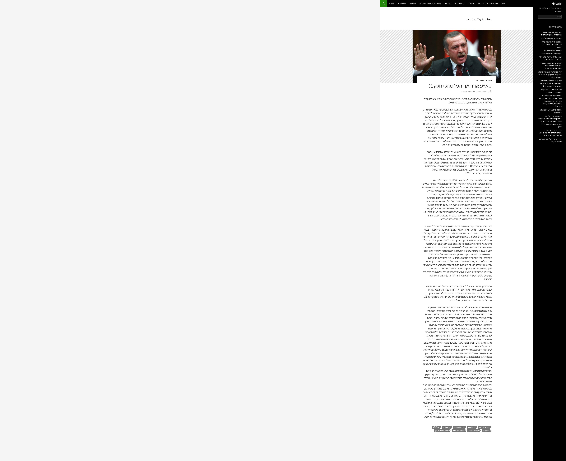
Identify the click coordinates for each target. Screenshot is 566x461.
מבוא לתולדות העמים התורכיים (430, 3)
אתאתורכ (446, 427)
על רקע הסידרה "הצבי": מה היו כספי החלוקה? (550, 140)
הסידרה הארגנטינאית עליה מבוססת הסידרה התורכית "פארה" (552, 44)
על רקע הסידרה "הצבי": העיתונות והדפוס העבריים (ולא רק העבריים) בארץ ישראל (550, 133)
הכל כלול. (436, 427)
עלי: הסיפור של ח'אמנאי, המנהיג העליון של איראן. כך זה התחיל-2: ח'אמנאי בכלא (550, 74)
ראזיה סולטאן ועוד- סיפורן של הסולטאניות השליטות (551, 90)
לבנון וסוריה (402, 3)
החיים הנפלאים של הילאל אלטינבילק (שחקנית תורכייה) (551, 33)
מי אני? (391, 3)
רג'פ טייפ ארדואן (458, 431)
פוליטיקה (448, 3)
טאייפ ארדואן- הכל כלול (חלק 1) (460, 85)
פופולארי (412, 3)
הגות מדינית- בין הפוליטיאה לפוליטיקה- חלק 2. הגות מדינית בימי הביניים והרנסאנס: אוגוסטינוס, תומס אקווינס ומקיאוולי (550, 101)
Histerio (557, 3)
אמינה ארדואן (484, 427)
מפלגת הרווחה (473, 431)
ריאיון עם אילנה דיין (442, 431)
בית (503, 3)
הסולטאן (486, 431)
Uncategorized (483, 80)
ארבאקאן (471, 427)
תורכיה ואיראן (459, 3)
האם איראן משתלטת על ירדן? (551, 38)
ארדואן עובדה (459, 427)
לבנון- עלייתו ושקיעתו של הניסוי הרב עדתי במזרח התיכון (550, 58)
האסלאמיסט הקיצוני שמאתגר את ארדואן (551, 111)
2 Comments (466, 91)
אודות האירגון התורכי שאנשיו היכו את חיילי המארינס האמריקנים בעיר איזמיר (551, 65)
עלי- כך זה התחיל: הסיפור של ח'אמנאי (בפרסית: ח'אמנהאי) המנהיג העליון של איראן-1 (551, 83)
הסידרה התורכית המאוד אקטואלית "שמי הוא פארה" (552, 52)
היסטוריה (471, 3)
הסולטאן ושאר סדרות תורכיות (488, 3)
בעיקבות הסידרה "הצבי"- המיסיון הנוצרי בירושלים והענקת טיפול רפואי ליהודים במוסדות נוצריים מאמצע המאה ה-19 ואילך (550, 121)
